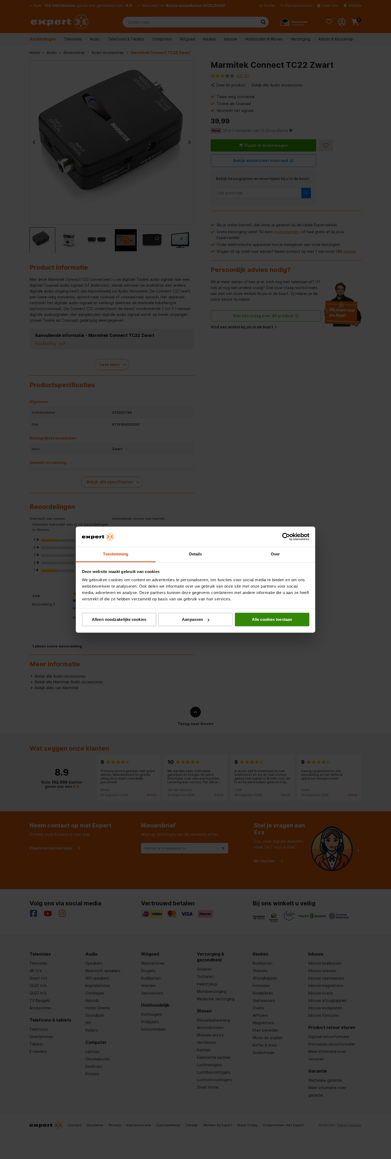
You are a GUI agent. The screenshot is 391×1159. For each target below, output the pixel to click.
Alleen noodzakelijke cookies (119, 619)
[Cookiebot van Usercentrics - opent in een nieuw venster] (286, 537)
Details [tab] (195, 554)
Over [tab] (275, 554)
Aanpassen (192, 619)
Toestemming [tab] (115, 554)
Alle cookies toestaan (272, 619)
